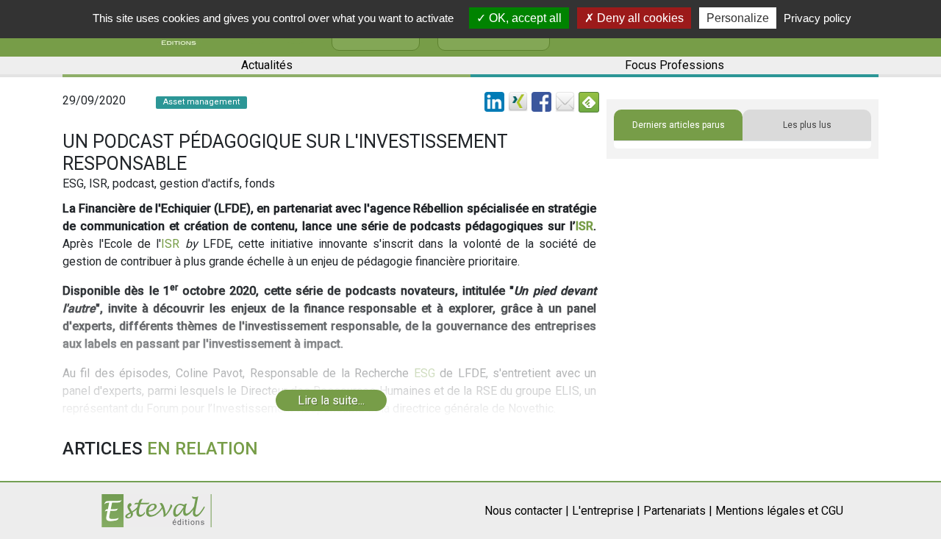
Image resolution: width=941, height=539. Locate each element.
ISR (584, 226)
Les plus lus (807, 125)
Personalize (737, 18)
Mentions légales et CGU (779, 511)
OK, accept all (524, 18)
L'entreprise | (606, 511)
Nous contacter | (526, 511)
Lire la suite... (331, 400)
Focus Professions (674, 65)
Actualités (267, 65)
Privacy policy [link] (817, 18)
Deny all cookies (639, 18)
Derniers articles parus (678, 125)
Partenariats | (677, 511)
